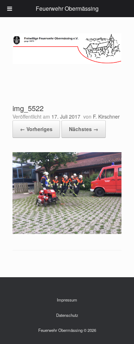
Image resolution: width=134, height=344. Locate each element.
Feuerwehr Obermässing (67, 8)
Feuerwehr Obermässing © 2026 (67, 330)
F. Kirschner (106, 116)
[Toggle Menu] (9, 8)
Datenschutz (67, 315)
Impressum (67, 300)
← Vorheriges (36, 129)
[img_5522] (67, 232)
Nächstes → (83, 129)
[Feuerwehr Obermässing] (67, 48)
